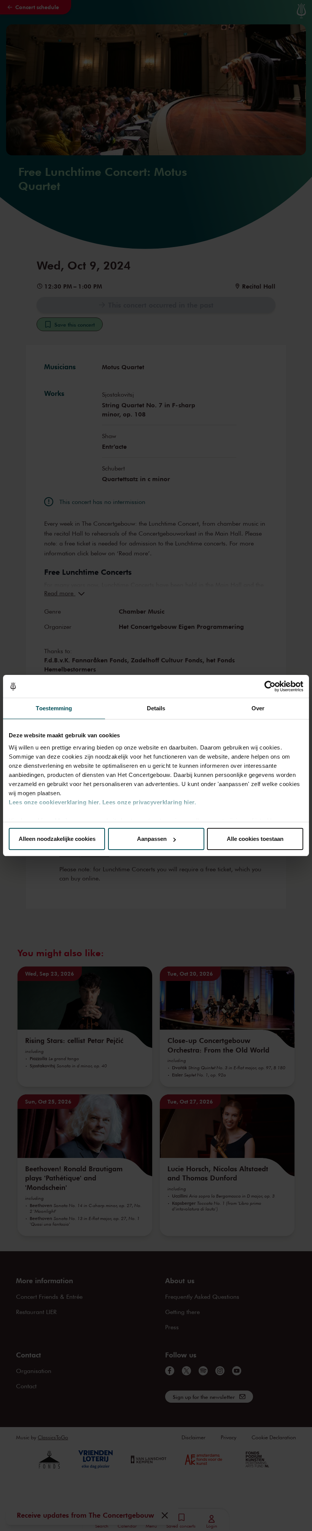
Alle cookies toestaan (255, 839)
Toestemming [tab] (54, 708)
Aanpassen (152, 839)
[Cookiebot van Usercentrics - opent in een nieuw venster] (270, 686)
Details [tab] (156, 708)
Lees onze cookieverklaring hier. (54, 802)
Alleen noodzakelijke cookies (57, 839)
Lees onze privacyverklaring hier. (149, 802)
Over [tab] (258, 708)
